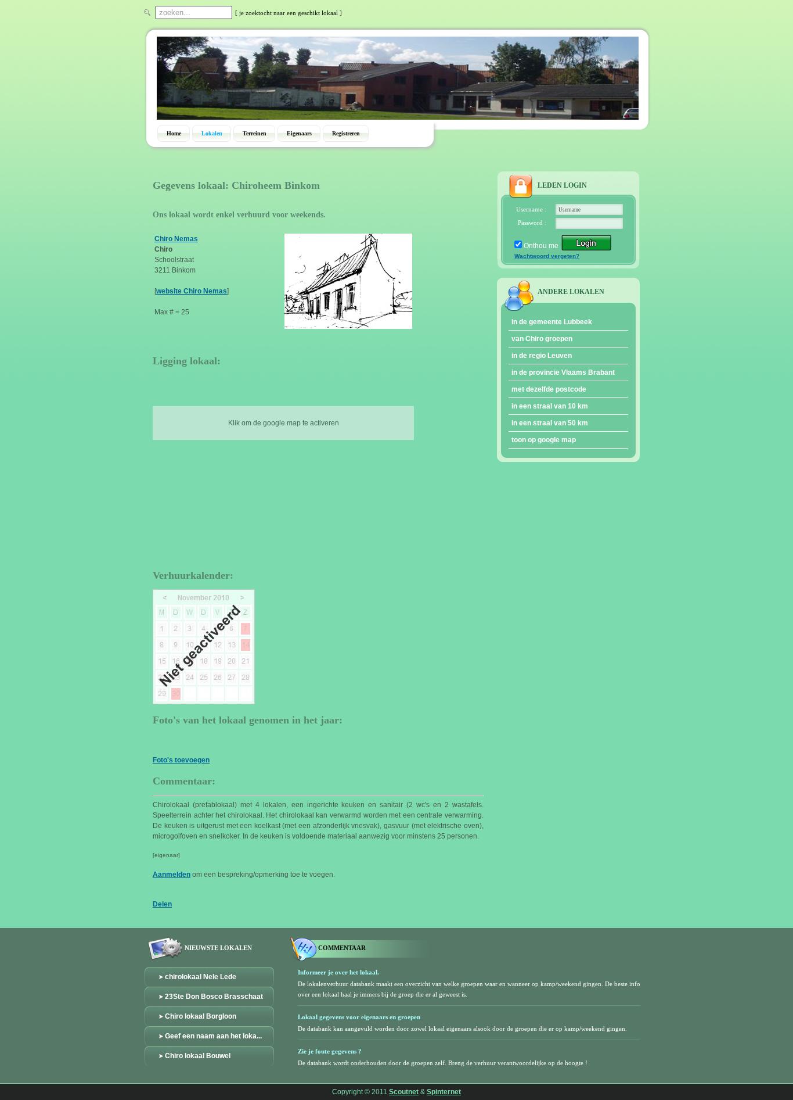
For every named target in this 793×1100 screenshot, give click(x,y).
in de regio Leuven (541, 356)
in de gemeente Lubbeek (551, 322)
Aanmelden (171, 874)
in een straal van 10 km (549, 406)
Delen (162, 904)
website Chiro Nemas (191, 291)
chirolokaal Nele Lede (200, 977)
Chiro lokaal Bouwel (197, 1056)
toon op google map (543, 440)
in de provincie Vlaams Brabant (563, 372)
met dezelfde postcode (548, 389)
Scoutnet (404, 1092)
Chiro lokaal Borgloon (200, 1016)
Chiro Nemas (176, 239)
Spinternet (444, 1092)
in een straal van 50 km (549, 423)
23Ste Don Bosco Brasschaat (214, 996)
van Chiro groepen (541, 339)
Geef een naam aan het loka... (213, 1036)
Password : (532, 222)
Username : (531, 209)
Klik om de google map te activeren (283, 423)
